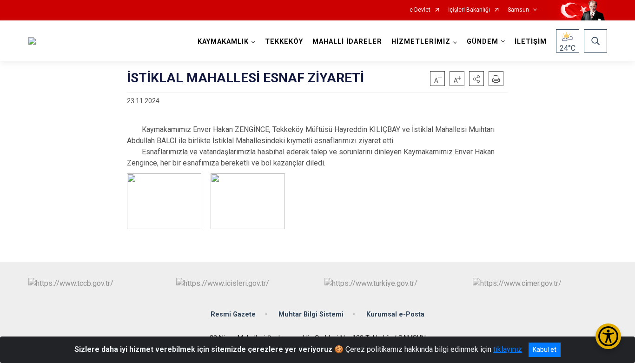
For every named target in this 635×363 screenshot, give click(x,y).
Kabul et (544, 349)
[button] (476, 78)
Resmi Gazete (233, 314)
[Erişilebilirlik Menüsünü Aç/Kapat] (608, 336)
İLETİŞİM (531, 42)
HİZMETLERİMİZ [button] (420, 42)
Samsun (518, 10)
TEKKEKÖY (284, 42)
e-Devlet (420, 10)
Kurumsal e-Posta (395, 314)
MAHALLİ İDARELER (347, 42)
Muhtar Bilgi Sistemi (311, 314)
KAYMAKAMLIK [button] (223, 42)
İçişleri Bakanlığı (469, 10)
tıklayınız (507, 349)
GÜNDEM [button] (482, 42)
